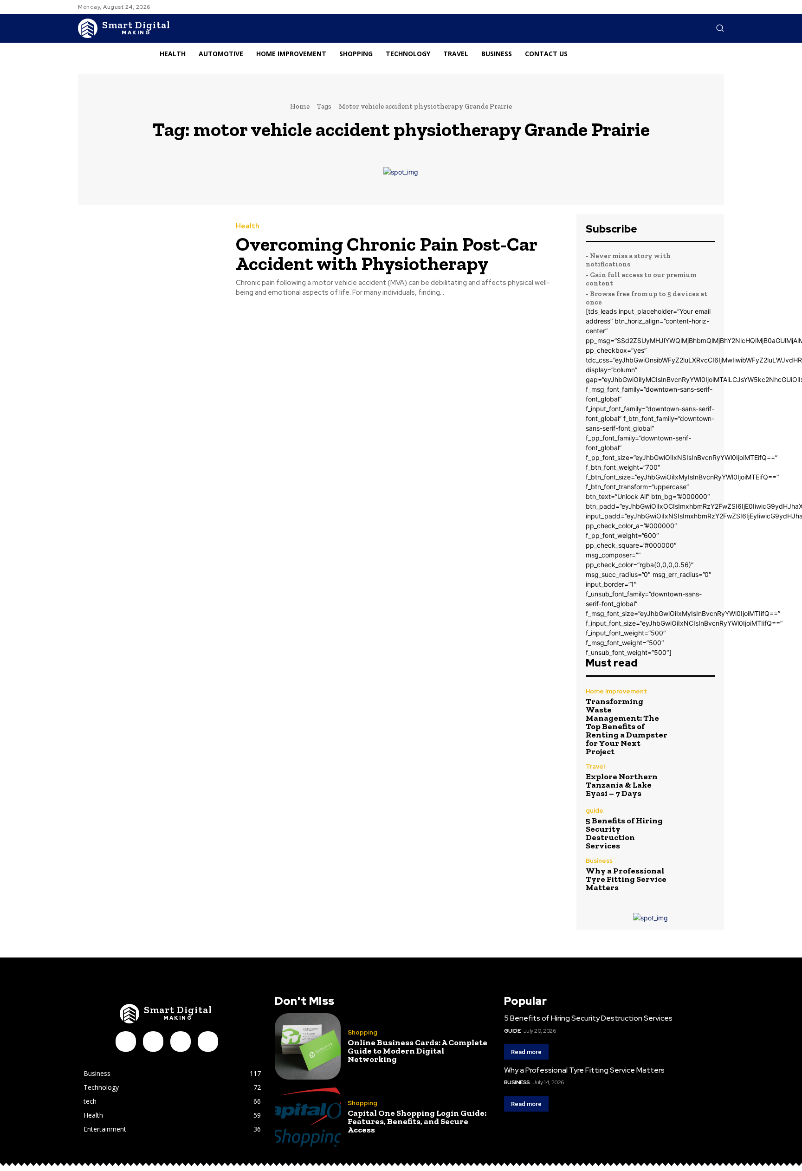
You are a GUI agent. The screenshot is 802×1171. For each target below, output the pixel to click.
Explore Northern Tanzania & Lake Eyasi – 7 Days (622, 784)
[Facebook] (126, 1041)
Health (247, 226)
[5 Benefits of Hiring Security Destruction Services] (695, 827)
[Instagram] (153, 1041)
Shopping (362, 1032)
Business (599, 861)
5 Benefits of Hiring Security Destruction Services (624, 833)
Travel (595, 766)
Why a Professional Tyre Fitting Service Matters (626, 879)
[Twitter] (208, 1041)
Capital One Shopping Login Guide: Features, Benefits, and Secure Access (417, 1121)
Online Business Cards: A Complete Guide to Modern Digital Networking (417, 1050)
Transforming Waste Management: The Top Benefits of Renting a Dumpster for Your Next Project (626, 726)
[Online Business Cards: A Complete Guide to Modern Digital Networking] (308, 1046)
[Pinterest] (180, 1041)
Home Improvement (616, 691)
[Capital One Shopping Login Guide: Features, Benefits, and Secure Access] (308, 1117)
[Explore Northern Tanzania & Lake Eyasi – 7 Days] (695, 780)
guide (594, 811)
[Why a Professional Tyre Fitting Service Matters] (695, 874)
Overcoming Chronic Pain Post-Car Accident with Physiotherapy (386, 253)
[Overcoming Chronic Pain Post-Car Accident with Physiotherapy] (150, 260)
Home (300, 106)
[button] (720, 28)
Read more (526, 1051)
